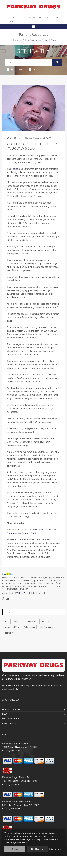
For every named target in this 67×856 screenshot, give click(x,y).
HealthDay (23, 593)
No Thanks (37, 849)
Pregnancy (9, 632)
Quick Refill (35, 17)
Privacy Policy (9, 723)
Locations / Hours (11, 718)
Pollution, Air (29, 626)
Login (11, 21)
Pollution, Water (46, 626)
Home (16, 40)
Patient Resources (31, 40)
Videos (36, 69)
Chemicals (17, 621)
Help (24, 17)
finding (15, 168)
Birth (6, 621)
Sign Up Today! (51, 17)
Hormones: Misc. (11, 626)
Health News (18, 69)
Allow (15, 849)
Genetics (45, 621)
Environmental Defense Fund (21, 533)
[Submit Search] (57, 62)
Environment (31, 621)
